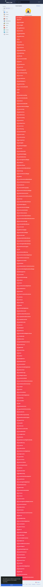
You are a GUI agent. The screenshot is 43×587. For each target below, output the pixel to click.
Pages (7, 12)
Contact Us (38, 584)
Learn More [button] (5, 581)
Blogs (7, 18)
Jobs (7, 27)
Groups (7, 14)
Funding (7, 23)
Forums (7, 29)
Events (7, 16)
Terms (26, 584)
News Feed (8, 8)
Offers (7, 25)
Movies (7, 32)
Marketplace (8, 21)
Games (7, 34)
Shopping (33, 584)
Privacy (30, 584)
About (23, 584)
